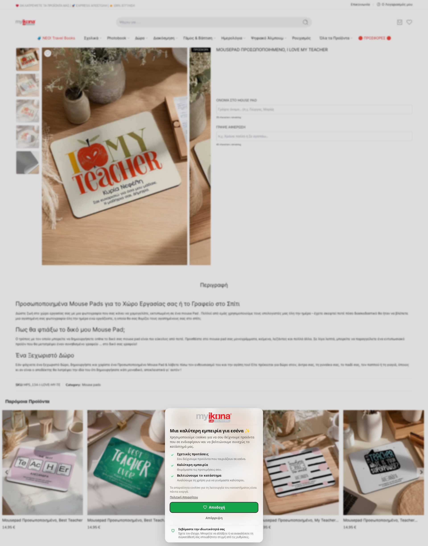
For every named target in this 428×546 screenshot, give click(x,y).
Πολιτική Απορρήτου (184, 497)
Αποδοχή (217, 507)
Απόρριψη (214, 518)
